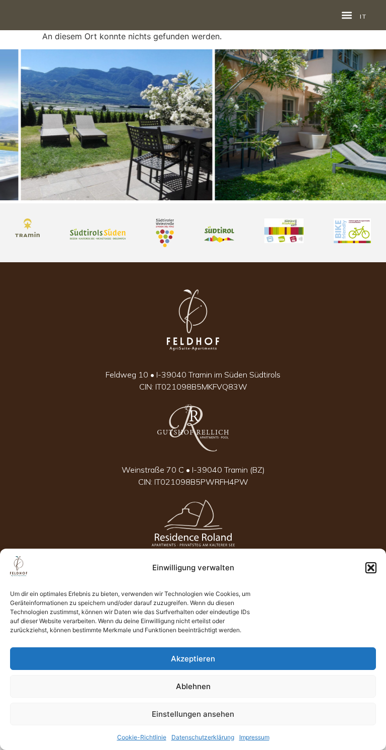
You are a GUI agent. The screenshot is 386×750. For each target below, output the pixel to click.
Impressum (254, 737)
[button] (371, 568)
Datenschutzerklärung (202, 737)
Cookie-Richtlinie (141, 737)
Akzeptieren (193, 658)
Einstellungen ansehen (193, 714)
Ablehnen (193, 686)
